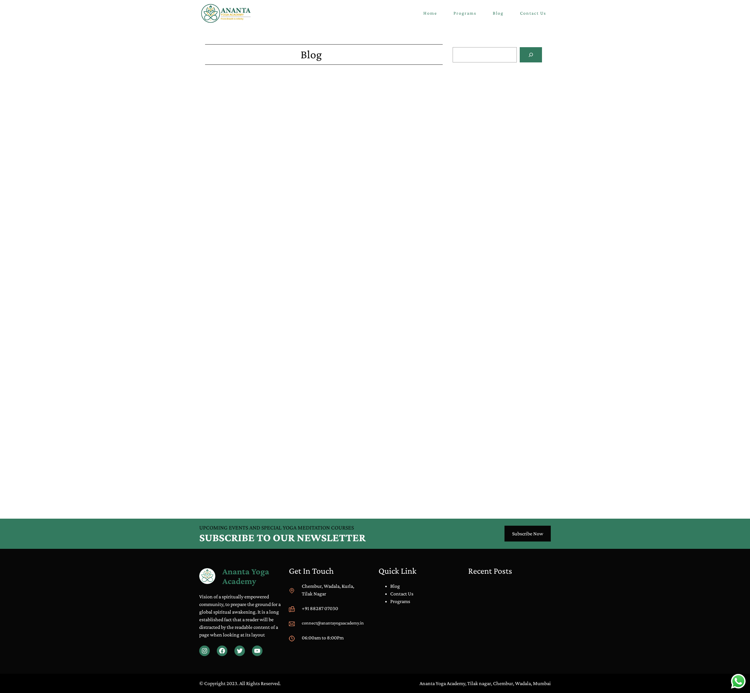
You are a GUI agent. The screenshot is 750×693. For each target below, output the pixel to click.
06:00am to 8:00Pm (323, 638)
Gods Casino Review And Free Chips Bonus (249, 307)
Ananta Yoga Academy (245, 576)
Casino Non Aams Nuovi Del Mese (488, 92)
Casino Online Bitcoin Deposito (486, 153)
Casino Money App (224, 470)
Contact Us (401, 594)
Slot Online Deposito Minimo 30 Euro (492, 123)
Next (438, 490)
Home (430, 13)
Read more (487, 110)
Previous (214, 490)
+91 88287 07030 (320, 608)
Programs (400, 601)
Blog (468, 217)
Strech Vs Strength (481, 225)
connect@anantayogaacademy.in (333, 622)
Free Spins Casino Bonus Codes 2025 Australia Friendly (262, 219)
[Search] (531, 54)
